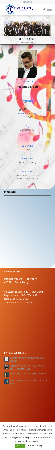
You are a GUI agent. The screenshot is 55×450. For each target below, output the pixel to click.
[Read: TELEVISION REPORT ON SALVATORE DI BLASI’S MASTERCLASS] (6, 367)
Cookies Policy (35, 445)
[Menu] (48, 9)
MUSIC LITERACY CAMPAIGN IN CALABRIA (28, 373)
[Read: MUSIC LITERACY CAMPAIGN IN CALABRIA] (6, 374)
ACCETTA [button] (19, 445)
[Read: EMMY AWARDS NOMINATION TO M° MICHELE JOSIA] (6, 381)
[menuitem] (42, 9)
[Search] (42, 9)
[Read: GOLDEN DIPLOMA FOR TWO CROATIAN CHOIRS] (6, 359)
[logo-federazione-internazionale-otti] (23, 9)
